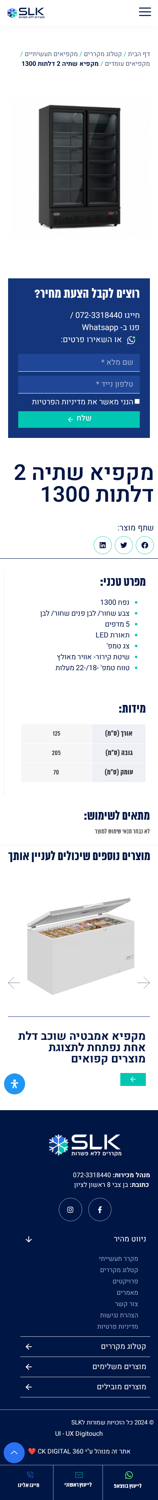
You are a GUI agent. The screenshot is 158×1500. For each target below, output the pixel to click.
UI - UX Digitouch (79, 1434)
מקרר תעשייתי (118, 1259)
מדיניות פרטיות (117, 1327)
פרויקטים (125, 1281)
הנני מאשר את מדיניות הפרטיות (82, 401)
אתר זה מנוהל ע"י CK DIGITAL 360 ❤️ (79, 1451)
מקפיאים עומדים (127, 64)
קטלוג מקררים (103, 54)
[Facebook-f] (100, 1209)
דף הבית (139, 54)
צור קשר (126, 1304)
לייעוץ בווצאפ (128, 1486)
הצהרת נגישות (119, 1315)
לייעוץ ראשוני (78, 1485)
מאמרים (127, 1293)
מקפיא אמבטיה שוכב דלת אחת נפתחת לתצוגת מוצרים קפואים (82, 1047)
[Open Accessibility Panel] (14, 1083)
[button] (145, 545)
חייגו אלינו (28, 1486)
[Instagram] (70, 1209)
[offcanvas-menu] (145, 13)
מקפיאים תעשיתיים (51, 54)
